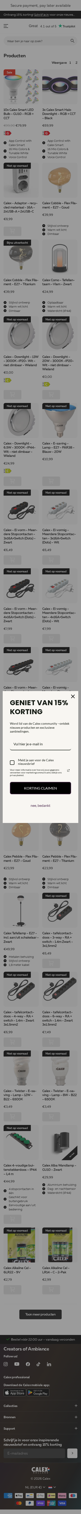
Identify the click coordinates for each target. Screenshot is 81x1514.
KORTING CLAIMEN (40, 788)
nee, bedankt (40, 805)
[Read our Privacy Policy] (68, 770)
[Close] (73, 696)
